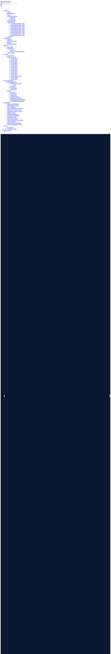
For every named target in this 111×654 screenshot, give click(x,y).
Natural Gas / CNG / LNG (14, 110)
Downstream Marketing (13, 115)
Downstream (13, 88)
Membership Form (12, 44)
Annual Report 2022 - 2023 (17, 26)
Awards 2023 (13, 58)
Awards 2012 (13, 73)
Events (5, 126)
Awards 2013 (13, 71)
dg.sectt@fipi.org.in (6, 1)
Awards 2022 (13, 60)
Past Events (10, 127)
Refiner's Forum (11, 112)
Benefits (9, 42)
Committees (7, 102)
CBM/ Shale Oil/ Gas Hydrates (15, 120)
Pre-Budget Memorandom (17, 101)
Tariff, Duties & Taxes (13, 105)
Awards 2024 (10, 55)
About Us (6, 10)
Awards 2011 (13, 74)
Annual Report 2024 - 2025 (17, 23)
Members (12, 17)
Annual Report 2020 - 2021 (17, 29)
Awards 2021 (13, 61)
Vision (8, 14)
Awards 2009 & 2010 (16, 76)
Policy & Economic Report (17, 51)
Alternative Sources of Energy (15, 111)
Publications (10, 48)
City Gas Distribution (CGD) (14, 124)
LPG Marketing (11, 107)
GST (15, 85)
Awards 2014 (13, 70)
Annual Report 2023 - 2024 (17, 25)
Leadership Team (11, 20)
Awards (6, 54)
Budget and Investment (13, 104)
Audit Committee (11, 121)
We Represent (10, 13)
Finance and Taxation (15, 83)
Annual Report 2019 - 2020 (17, 31)
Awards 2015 (13, 69)
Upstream (12, 86)
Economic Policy (14, 96)
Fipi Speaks (10, 47)
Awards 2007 (13, 79)
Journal (12, 50)
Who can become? (12, 41)
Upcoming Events (11, 129)
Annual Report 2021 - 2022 (17, 28)
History (9, 12)
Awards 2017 (13, 66)
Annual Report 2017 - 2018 (17, 33)
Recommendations (8, 80)
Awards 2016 (13, 67)
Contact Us (10, 36)
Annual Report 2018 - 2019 (17, 32)
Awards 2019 (13, 64)
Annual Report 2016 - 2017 (17, 35)
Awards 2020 (13, 63)
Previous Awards (11, 57)
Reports (9, 91)
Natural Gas (13, 89)
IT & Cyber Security (12, 118)
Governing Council (12, 16)
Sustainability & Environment (18, 99)
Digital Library (8, 130)
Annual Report (11, 22)
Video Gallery (10, 52)
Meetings (12, 19)
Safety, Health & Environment (15, 108)
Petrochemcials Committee (14, 123)
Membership (7, 38)
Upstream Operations (12, 114)
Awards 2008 (13, 77)
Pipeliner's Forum (11, 117)
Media (5, 45)
